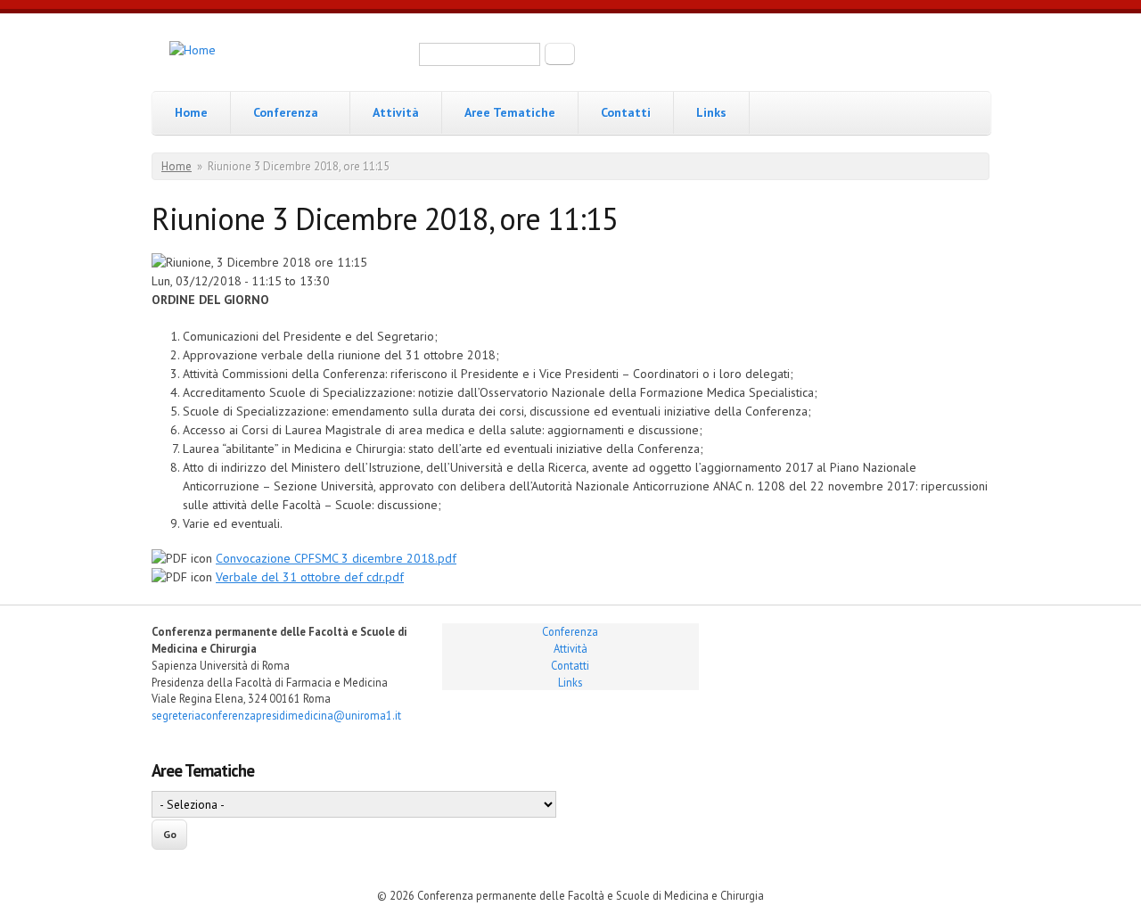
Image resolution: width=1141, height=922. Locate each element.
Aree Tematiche (509, 112)
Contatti (626, 112)
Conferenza (285, 112)
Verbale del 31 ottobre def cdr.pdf (310, 577)
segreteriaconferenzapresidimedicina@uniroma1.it (276, 715)
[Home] (193, 50)
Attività (396, 112)
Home (191, 112)
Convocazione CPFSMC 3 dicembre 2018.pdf (336, 558)
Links (711, 112)
